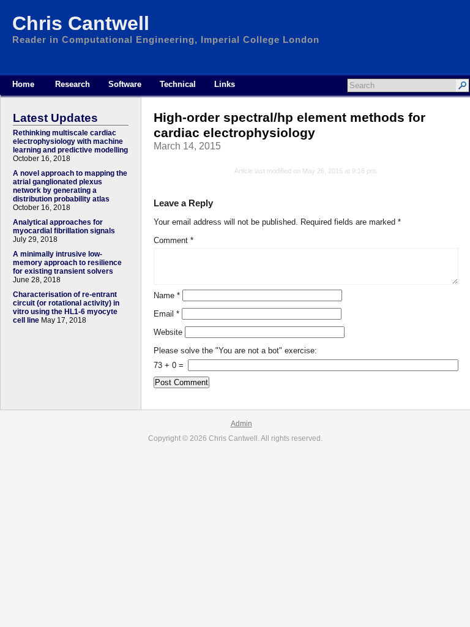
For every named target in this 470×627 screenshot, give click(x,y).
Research (72, 84)
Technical (178, 84)
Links (224, 84)
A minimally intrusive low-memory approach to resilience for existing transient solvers (67, 263)
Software (124, 84)
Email (166, 313)
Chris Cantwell (80, 23)
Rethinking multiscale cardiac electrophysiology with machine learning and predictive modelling (70, 141)
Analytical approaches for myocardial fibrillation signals (64, 226)
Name (167, 295)
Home (23, 84)
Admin (241, 423)
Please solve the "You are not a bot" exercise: (235, 350)
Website (168, 332)
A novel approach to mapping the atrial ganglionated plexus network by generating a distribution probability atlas (70, 186)
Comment (173, 240)
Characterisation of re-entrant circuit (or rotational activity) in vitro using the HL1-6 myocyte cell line (66, 307)
